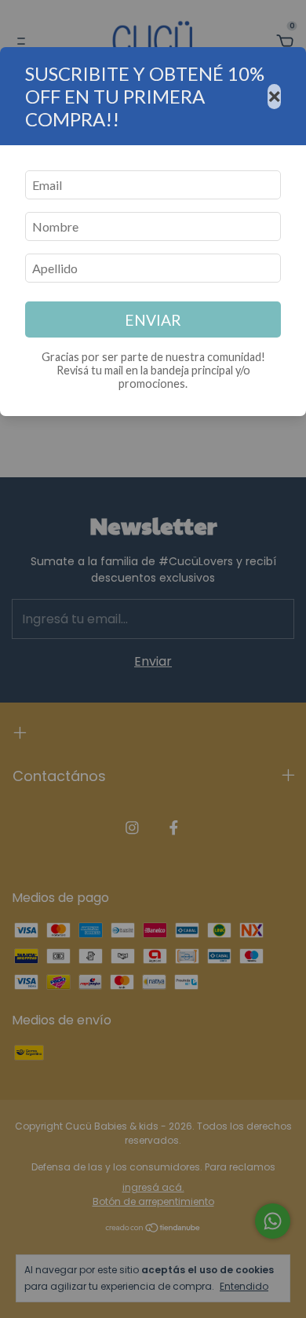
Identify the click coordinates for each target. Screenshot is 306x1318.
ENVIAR (153, 320)
